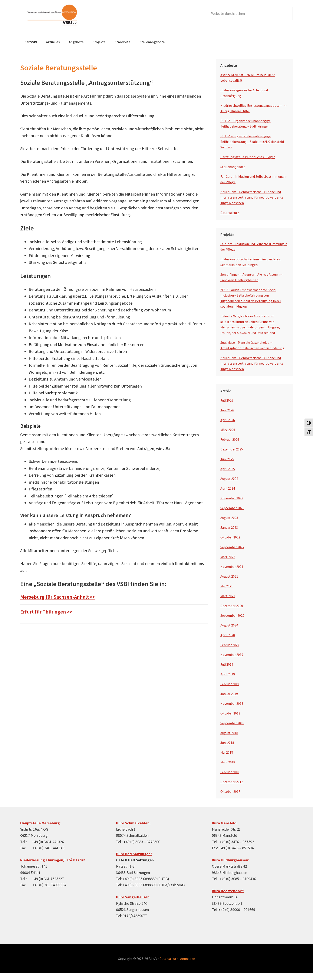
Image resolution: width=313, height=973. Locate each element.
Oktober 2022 (230, 537)
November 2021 (231, 566)
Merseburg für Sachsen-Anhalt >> (57, 597)
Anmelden (187, 958)
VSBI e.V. (52, 15)
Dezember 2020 (231, 606)
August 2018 (229, 733)
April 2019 (227, 674)
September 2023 (232, 508)
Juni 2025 (227, 459)
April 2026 (227, 420)
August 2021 (229, 576)
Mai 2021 (226, 586)
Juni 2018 (227, 742)
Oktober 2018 (230, 713)
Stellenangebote (232, 167)
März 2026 (227, 430)
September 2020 (232, 615)
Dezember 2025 (231, 449)
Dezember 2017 (231, 782)
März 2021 (227, 596)
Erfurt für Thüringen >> (46, 611)
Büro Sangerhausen (132, 897)
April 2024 (227, 488)
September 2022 (232, 547)
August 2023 (229, 518)
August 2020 (229, 625)
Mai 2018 (226, 752)
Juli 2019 (226, 664)
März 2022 (227, 557)
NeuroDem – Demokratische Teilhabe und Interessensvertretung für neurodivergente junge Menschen (251, 197)
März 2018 (227, 762)
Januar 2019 (229, 694)
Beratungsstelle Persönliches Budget (247, 157)
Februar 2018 (229, 772)
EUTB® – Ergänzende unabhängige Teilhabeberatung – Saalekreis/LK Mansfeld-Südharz (252, 141)
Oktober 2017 (230, 791)
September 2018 (232, 723)
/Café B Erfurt (53, 860)
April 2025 (227, 469)
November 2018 (231, 703)
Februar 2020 (229, 645)
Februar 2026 (229, 439)
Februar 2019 (229, 684)
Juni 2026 (227, 410)
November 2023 (231, 498)
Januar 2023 (229, 527)
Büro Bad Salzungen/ (134, 853)
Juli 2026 (226, 400)
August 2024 (229, 478)
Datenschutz (229, 212)
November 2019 (231, 654)
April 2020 (227, 635)
